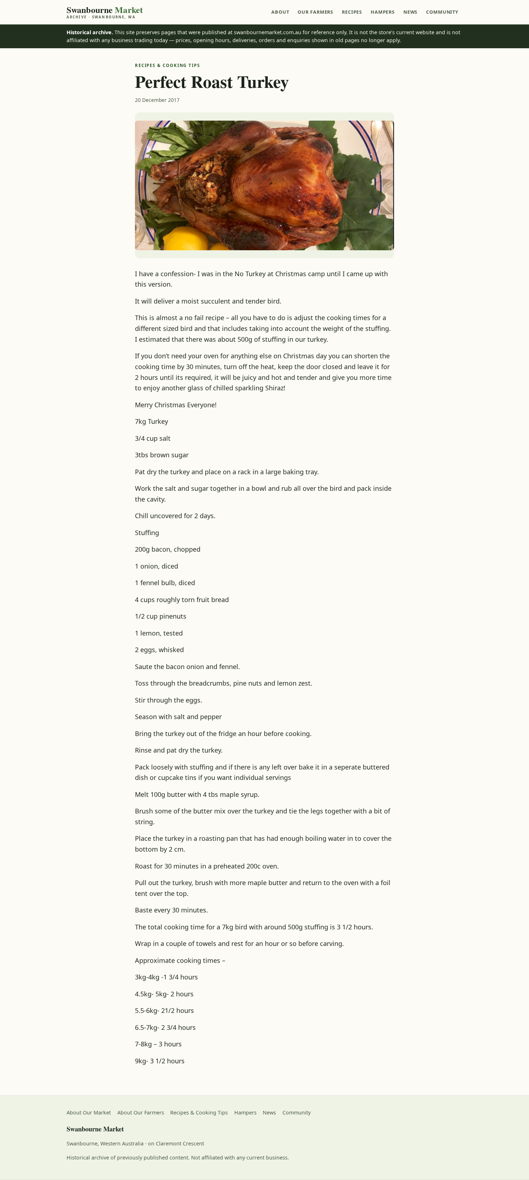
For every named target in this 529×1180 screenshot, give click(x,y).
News (410, 12)
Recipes (352, 12)
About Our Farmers (140, 1112)
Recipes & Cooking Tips (199, 1112)
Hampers (383, 12)
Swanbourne (105, 12)
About (280, 12)
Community (442, 12)
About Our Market (89, 1112)
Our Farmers (315, 12)
